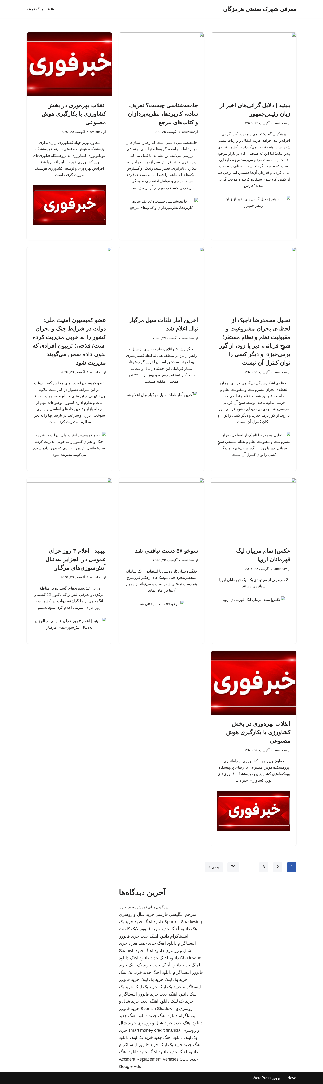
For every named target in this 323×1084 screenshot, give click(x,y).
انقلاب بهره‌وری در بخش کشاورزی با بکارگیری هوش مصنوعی (74, 113)
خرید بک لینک (139, 965)
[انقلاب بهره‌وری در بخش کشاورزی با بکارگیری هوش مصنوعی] (69, 64)
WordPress (262, 1078)
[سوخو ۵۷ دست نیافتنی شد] (161, 510)
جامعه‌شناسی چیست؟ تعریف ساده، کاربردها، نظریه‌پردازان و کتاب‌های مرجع (163, 113)
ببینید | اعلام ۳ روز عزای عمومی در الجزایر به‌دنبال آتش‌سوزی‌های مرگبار (75, 559)
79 (233, 867)
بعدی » (213, 867)
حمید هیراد (137, 943)
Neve (291, 1078)
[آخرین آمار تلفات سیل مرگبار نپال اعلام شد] (161, 279)
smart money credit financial (154, 1030)
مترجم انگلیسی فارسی (175, 914)
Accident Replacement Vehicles (149, 1059)
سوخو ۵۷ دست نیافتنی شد (166, 550)
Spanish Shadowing (183, 921)
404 (51, 9)
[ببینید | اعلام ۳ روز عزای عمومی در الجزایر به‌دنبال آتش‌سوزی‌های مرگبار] (69, 510)
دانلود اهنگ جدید (149, 921)
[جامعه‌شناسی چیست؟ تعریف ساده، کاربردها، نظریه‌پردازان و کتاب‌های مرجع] (161, 64)
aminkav (280, 123)
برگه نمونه (35, 9)
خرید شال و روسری (136, 914)
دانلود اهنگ (139, 958)
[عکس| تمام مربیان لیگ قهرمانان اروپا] (253, 510)
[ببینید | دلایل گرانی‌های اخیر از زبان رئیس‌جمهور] (253, 64)
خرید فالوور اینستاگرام (138, 994)
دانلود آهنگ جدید (175, 928)
